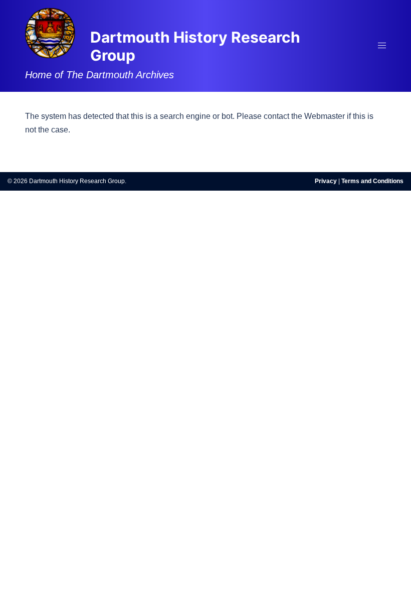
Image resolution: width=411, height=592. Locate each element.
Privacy (326, 181)
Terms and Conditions (372, 181)
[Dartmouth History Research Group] (50, 32)
